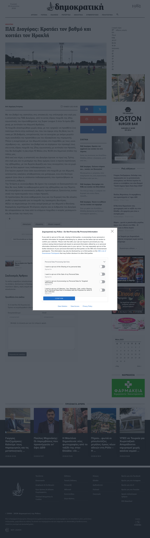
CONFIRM (59, 298)
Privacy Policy (87, 306)
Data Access (75, 306)
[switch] (102, 266)
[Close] (113, 232)
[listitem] (75, 262)
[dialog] (75, 269)
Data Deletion (62, 306)
